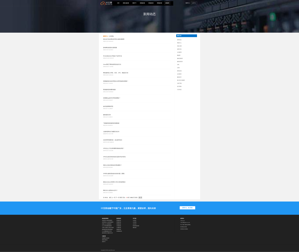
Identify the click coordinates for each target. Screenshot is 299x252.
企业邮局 (179, 52)
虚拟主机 (179, 49)
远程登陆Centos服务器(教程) (107, 222)
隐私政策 (134, 227)
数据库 (178, 55)
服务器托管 (180, 61)
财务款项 (179, 70)
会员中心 (194, 3)
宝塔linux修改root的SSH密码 (108, 227)
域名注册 (179, 46)
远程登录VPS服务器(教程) (107, 220)
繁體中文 (188, 3)
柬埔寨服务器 (119, 231)
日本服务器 (118, 225)
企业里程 (134, 222)
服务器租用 (180, 58)
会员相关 (179, 74)
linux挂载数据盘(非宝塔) (107, 231)
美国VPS (103, 241)
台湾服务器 (118, 227)
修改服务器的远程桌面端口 (107, 229)
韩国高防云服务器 (105, 238)
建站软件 (179, 77)
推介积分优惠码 (181, 80)
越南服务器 (118, 229)
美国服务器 (118, 222)
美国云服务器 (104, 239)
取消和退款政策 (136, 225)
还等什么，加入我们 (187, 207)
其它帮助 (179, 86)
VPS (178, 64)
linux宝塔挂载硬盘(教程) (107, 225)
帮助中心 (179, 42)
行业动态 (179, 89)
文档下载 (179, 83)
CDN (178, 67)
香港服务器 (118, 220)
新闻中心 (105, 36)
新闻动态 (179, 39)
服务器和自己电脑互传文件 (107, 232)
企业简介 (134, 220)
